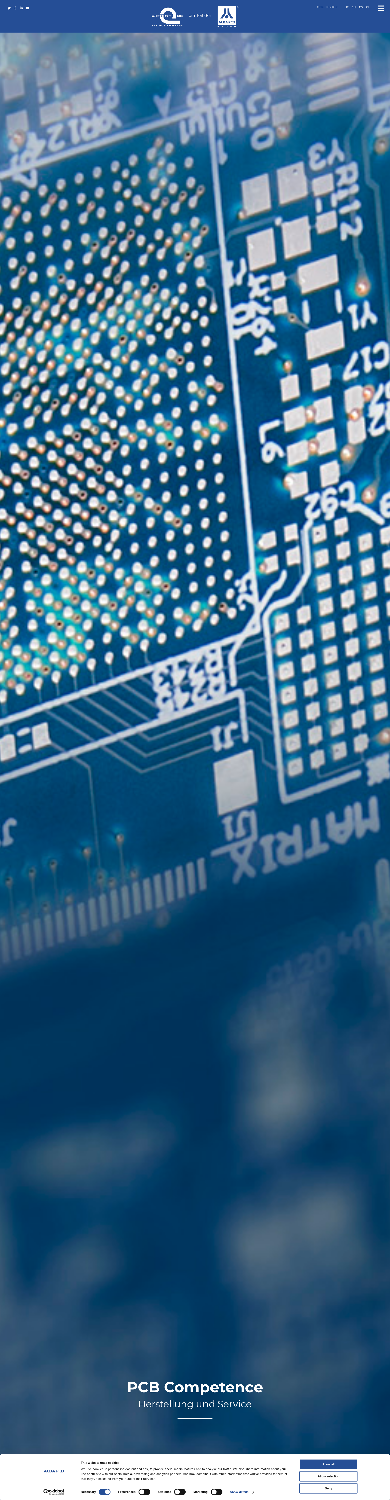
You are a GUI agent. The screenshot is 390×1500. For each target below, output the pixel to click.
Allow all (328, 1464)
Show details (239, 1492)
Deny (328, 1488)
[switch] (144, 1492)
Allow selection (328, 1476)
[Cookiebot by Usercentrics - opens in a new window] (54, 1492)
